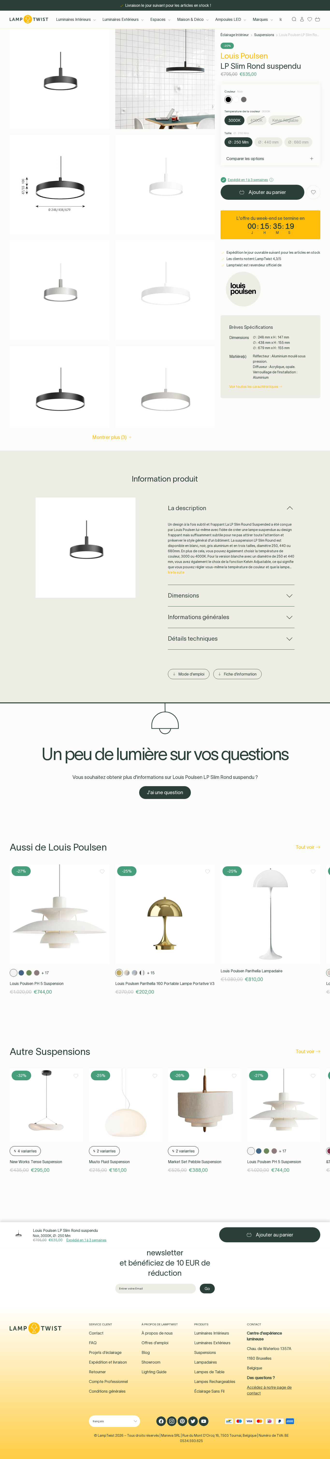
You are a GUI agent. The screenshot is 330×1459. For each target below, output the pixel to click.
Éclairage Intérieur (235, 35)
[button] (59, 79)
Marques (260, 19)
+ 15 (151, 973)
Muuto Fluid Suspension (109, 1162)
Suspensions (264, 35)
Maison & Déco (190, 19)
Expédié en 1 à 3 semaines (86, 1240)
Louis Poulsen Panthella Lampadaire (251, 971)
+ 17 (45, 973)
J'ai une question (165, 792)
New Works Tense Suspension (36, 1162)
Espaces (157, 19)
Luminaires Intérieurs (73, 19)
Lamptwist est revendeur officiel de (253, 265)
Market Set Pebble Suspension (194, 1162)
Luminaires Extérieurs (120, 19)
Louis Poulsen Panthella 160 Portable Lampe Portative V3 (165, 983)
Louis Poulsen (244, 56)
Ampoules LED (228, 19)
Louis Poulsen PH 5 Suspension (37, 983)
